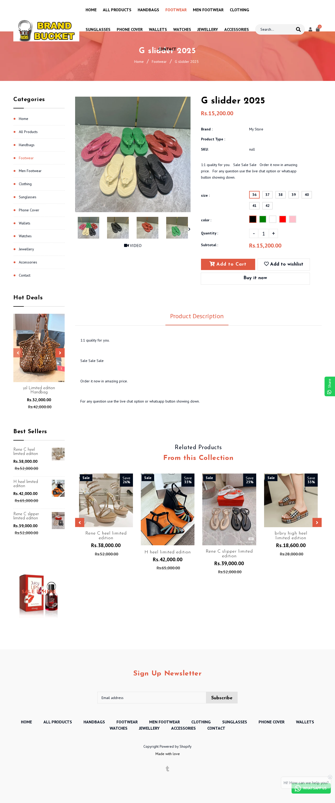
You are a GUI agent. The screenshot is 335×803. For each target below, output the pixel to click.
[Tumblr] (167, 769)
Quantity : (209, 233)
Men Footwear (30, 170)
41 (254, 205)
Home (139, 61)
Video (135, 245)
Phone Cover (29, 210)
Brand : (207, 129)
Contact (24, 275)
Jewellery (26, 249)
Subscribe (221, 698)
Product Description (197, 316)
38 (280, 194)
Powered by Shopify (176, 746)
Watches (25, 236)
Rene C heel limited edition (25, 452)
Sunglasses (27, 197)
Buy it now (255, 278)
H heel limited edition (25, 484)
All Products (28, 131)
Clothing (25, 184)
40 (307, 194)
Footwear (159, 61)
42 (267, 205)
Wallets (24, 223)
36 (254, 194)
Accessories (28, 262)
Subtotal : (209, 245)
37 (267, 194)
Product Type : (213, 139)
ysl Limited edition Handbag (39, 390)
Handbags (27, 144)
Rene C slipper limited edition (26, 516)
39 (294, 194)
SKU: (205, 149)
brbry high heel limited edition (291, 536)
